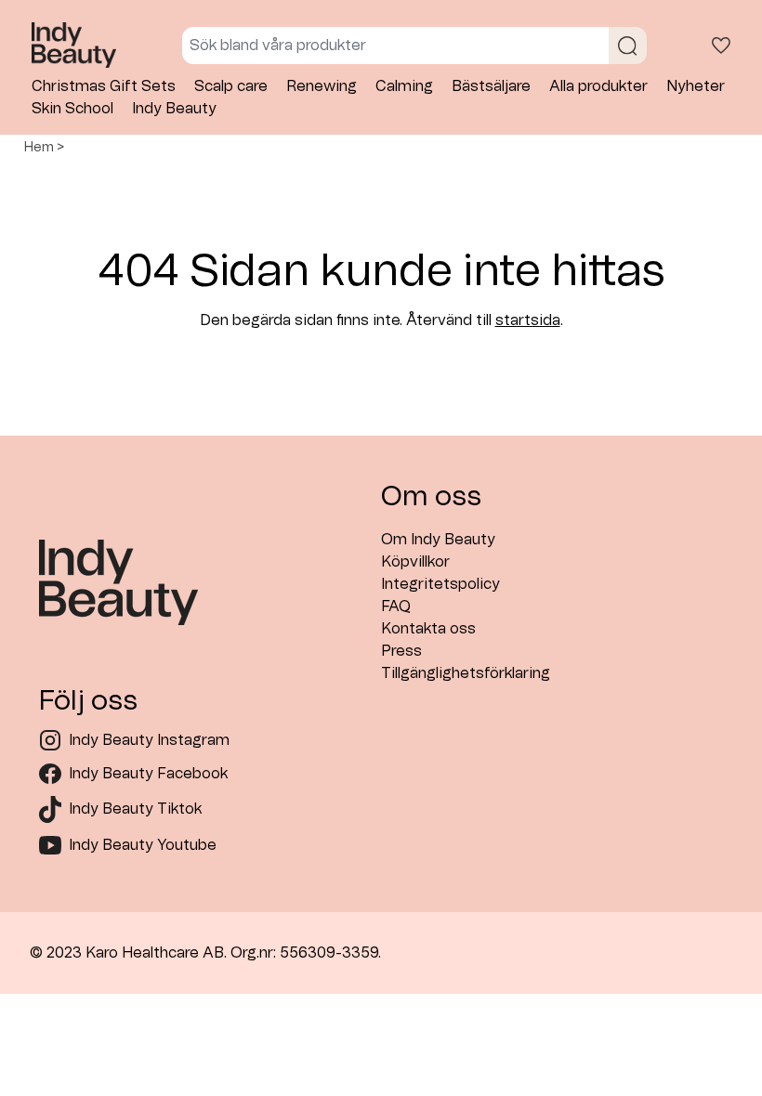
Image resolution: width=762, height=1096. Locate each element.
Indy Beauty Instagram (149, 740)
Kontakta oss (428, 628)
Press (401, 651)
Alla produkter (598, 86)
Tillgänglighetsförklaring (465, 673)
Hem (39, 147)
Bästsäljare (491, 86)
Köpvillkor (415, 562)
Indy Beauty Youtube (143, 845)
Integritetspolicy (440, 584)
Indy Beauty (174, 108)
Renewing (321, 86)
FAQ (396, 606)
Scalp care (231, 86)
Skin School (72, 108)
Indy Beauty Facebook (148, 773)
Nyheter (695, 86)
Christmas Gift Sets (104, 86)
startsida (527, 320)
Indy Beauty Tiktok (135, 809)
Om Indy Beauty (438, 539)
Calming (404, 86)
